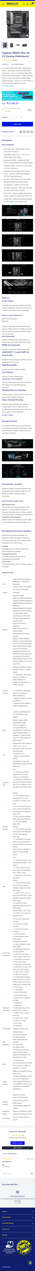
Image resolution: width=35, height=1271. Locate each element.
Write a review (17, 1143)
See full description (8, 86)
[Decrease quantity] (11, 117)
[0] (31, 4)
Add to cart (17, 124)
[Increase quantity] (21, 117)
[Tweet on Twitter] (28, 131)
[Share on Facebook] (20, 131)
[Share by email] (31, 131)
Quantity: (5, 117)
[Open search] (24, 4)
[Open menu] (3, 4)
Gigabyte (5, 64)
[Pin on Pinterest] (24, 131)
